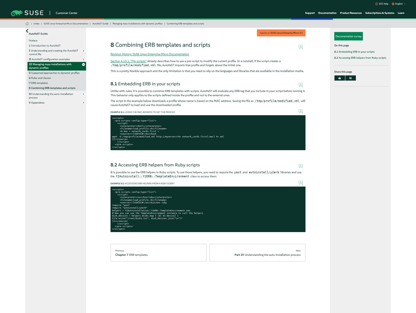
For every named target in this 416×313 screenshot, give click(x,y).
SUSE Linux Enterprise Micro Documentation (66, 23)
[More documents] (27, 30)
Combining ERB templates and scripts (185, 23)
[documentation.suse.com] (27, 23)
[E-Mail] (339, 78)
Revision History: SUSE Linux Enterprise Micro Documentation (149, 54)
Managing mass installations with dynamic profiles (137, 23)
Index (36, 23)
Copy (301, 118)
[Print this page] (350, 78)
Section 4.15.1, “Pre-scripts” (128, 61)
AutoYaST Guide (100, 23)
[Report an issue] (301, 47)
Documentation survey (349, 36)
